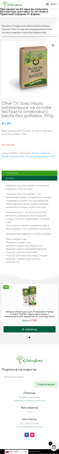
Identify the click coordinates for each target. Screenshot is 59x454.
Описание (12, 173)
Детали (10, 178)
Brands (38, 26)
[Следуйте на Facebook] (27, 435)
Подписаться (46, 384)
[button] (52, 45)
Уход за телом (16, 156)
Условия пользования (29, 397)
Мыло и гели (48, 156)
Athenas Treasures (40, 153)
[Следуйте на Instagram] (32, 435)
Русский (13, 451)
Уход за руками (33, 156)
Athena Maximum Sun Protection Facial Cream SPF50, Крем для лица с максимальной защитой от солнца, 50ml (29, 314)
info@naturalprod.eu (33, 427)
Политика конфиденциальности (30, 400)
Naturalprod (7, 26)
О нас (29, 412)
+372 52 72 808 (31, 423)
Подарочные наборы (23, 26)
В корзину (29, 329)
